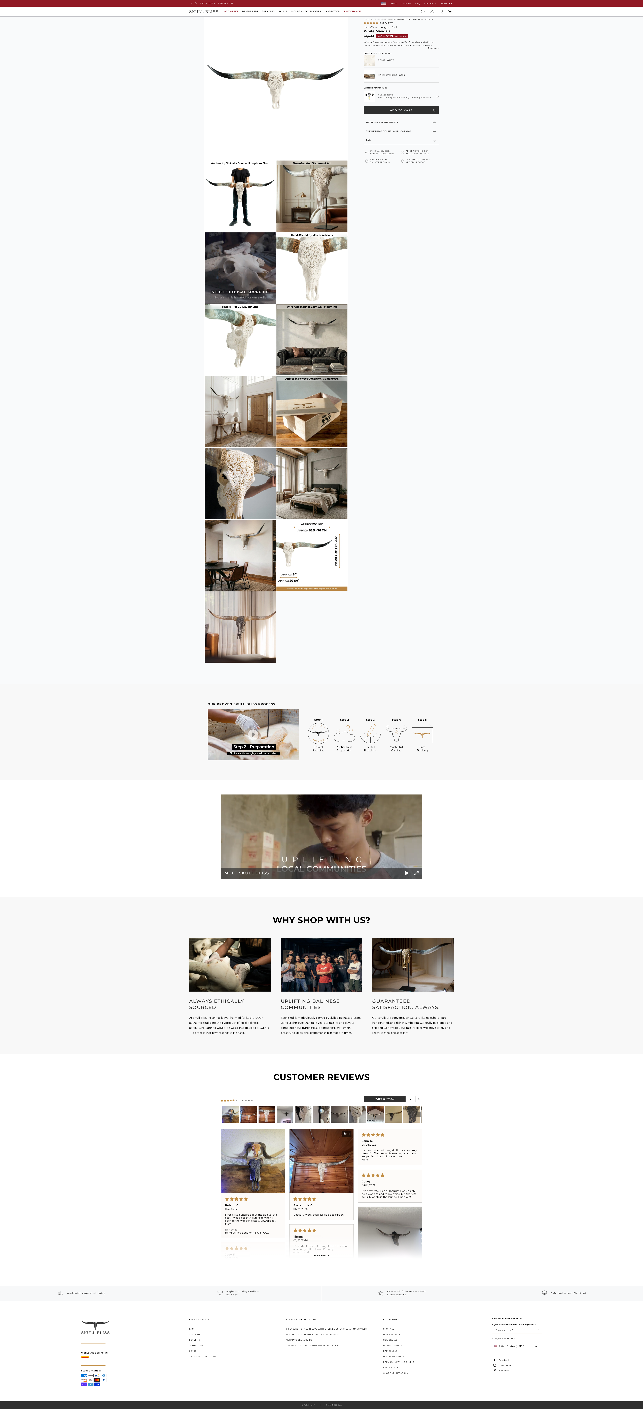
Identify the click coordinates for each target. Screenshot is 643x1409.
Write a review (384, 1098)
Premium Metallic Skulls (398, 1362)
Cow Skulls (390, 1340)
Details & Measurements (382, 122)
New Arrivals (391, 1334)
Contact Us (430, 3)
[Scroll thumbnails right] (418, 1114)
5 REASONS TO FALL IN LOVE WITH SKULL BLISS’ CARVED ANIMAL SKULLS (326, 1329)
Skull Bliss (337, 1405)
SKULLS (282, 11)
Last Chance (390, 1367)
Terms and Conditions (202, 1356)
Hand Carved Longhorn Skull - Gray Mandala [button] (247, 1232)
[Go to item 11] (411, 1114)
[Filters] (410, 1099)
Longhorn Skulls (394, 1356)
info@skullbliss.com (503, 1338)
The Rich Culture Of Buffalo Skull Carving (313, 1345)
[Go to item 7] (339, 1114)
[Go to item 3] (267, 1114)
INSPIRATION (332, 11)
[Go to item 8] (357, 1114)
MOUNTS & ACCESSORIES (306, 11)
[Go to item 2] (248, 1114)
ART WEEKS (231, 11)
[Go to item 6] (321, 1114)
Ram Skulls (390, 1351)
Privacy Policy (307, 1405)
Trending (268, 11)
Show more (319, 1255)
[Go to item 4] (285, 1114)
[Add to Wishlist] (435, 110)
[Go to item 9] (375, 1114)
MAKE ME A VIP (538, 1330)
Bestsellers (250, 11)
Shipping (194, 1334)
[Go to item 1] (230, 1114)
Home (366, 19)
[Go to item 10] (393, 1114)
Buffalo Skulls (393, 1345)
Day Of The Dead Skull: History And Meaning (313, 1334)
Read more (433, 48)
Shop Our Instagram (396, 1373)
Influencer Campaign (381, 19)
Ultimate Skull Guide (299, 1340)
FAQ (417, 3)
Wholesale (446, 3)
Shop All (388, 1329)
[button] (371, 22)
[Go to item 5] (303, 1114)
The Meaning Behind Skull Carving (388, 131)
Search (193, 1351)
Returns (194, 1340)
